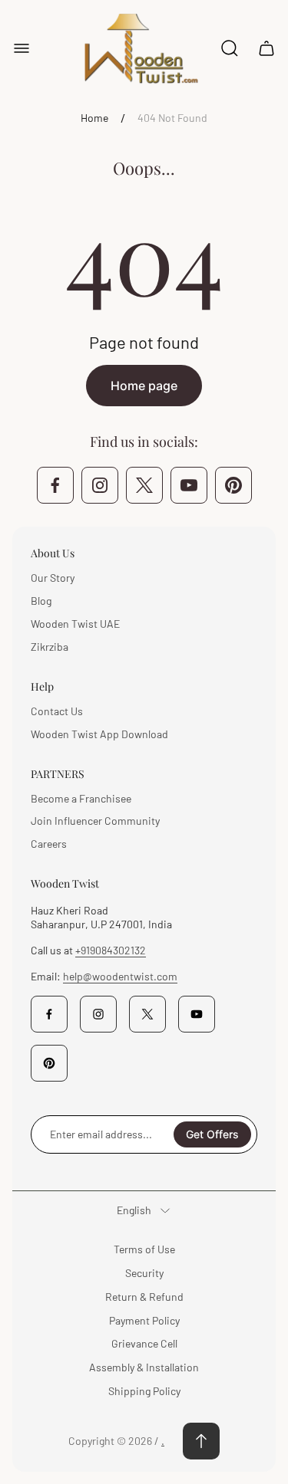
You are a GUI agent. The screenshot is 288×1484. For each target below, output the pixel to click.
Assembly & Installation (144, 1367)
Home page (144, 385)
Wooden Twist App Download (99, 733)
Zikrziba (49, 646)
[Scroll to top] (201, 1441)
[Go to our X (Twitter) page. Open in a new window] (144, 485)
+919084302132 (110, 950)
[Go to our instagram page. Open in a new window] (99, 485)
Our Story (52, 577)
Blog (41, 600)
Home (94, 117)
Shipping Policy (144, 1390)
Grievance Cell (144, 1343)
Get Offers (212, 1134)
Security (144, 1272)
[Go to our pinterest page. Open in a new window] (233, 485)
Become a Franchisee (81, 798)
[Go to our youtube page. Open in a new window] (188, 485)
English (134, 1209)
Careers (49, 843)
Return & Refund (144, 1296)
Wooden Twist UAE (75, 623)
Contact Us (57, 710)
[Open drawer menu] (21, 48)
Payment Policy (144, 1320)
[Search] (230, 48)
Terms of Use (144, 1249)
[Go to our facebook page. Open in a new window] (55, 485)
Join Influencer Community (95, 820)
